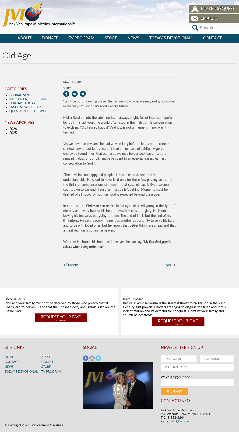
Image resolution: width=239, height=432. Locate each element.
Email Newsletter (25, 107)
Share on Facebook (66, 94)
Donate (50, 38)
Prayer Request (218, 9)
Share (67, 88)
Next (169, 265)
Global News (20, 95)
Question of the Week (29, 111)
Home (9, 357)
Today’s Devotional (171, 38)
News (133, 38)
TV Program (82, 38)
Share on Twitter (83, 94)
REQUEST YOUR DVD (61, 317)
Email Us (210, 18)
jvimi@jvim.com (181, 421)
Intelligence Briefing (28, 99)
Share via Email (74, 94)
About (25, 38)
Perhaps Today (22, 103)
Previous (72, 265)
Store (111, 38)
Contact (212, 38)
